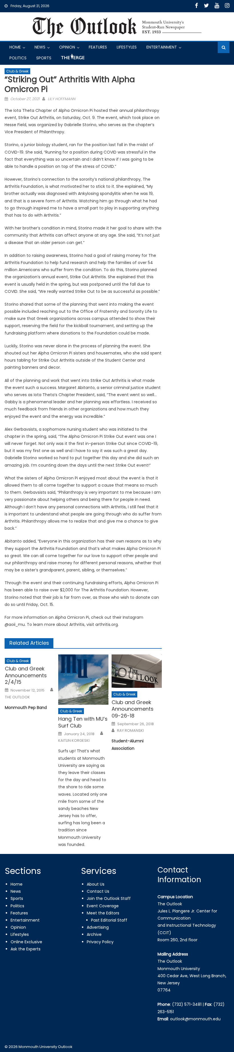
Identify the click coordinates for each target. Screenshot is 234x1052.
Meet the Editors (103, 913)
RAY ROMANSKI (130, 730)
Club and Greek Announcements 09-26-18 (133, 709)
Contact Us (98, 891)
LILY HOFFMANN (61, 99)
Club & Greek (17, 71)
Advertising (98, 927)
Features (98, 47)
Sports (43, 58)
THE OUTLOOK (17, 697)
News (40, 47)
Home (15, 47)
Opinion (67, 47)
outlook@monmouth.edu (195, 1019)
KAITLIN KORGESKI (74, 740)
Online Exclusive (26, 942)
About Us (95, 884)
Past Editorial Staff (109, 920)
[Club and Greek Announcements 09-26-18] (137, 671)
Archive (94, 934)
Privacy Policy (100, 942)
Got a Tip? (72, 59)
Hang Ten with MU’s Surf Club (83, 722)
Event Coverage (103, 906)
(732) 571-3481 (186, 1004)
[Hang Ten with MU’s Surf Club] (83, 679)
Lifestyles (127, 47)
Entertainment (161, 47)
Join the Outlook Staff (109, 898)
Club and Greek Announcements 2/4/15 (26, 675)
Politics (18, 58)
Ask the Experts (26, 949)
